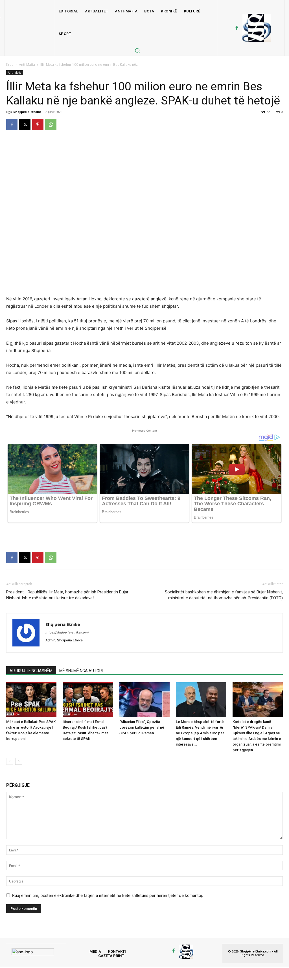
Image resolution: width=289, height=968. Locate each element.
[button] (137, 50)
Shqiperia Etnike (27, 112)
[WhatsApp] (50, 124)
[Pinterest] (37, 124)
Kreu (10, 64)
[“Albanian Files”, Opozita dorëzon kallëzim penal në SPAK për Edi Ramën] (144, 699)
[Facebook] (236, 28)
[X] (24, 124)
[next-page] (18, 761)
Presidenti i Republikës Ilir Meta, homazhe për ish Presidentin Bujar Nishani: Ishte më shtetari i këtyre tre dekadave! (67, 594)
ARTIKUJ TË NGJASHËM (31, 670)
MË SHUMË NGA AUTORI (81, 670)
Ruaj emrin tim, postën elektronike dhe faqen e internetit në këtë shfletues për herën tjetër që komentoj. (107, 895)
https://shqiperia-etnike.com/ (67, 632)
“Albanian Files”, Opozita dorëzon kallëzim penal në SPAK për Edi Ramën (141, 727)
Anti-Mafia (27, 64)
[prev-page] (9, 761)
